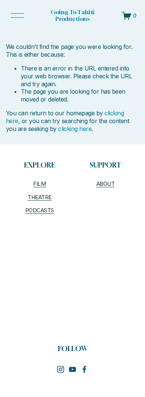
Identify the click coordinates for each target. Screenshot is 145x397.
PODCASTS (39, 210)
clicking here (74, 128)
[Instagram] (60, 369)
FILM (39, 184)
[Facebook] (84, 369)
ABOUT (105, 184)
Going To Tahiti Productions (73, 15)
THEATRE (40, 197)
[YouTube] (72, 369)
